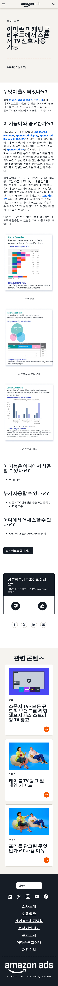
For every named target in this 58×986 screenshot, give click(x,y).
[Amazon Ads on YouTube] (37, 897)
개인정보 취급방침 (29, 921)
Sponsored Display (27, 135)
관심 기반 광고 (29, 928)
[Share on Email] (43, 625)
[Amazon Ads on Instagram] (28, 897)
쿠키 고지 (29, 935)
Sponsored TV (15, 149)
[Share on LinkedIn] (34, 625)
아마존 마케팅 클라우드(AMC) (26, 99)
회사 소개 (29, 906)
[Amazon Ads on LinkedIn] (10, 897)
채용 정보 (29, 949)
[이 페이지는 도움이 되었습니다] (42, 606)
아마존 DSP (19, 139)
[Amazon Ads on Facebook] (46, 897)
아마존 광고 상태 (29, 942)
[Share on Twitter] (24, 625)
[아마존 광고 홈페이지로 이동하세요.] (29, 967)
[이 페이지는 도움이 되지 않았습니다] (15, 606)
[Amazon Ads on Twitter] (19, 897)
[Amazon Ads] (28, 4)
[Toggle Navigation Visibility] (4, 4)
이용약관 (29, 914)
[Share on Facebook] (15, 625)
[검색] (53, 4)
